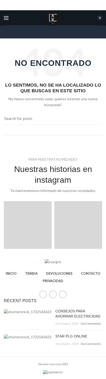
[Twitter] (53, 294)
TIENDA (31, 273)
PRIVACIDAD (53, 281)
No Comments (91, 323)
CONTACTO (90, 273)
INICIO (11, 273)
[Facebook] (43, 294)
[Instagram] (63, 294)
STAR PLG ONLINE (71, 336)
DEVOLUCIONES (59, 273)
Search (95, 119)
